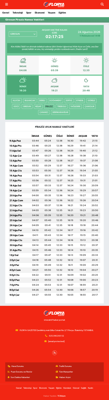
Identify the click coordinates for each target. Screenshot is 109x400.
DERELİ (42, 100)
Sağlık (83, 388)
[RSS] (54, 352)
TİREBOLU (61, 106)
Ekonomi (40, 13)
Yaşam (51, 13)
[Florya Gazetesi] (54, 4)
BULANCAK (30, 100)
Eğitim (62, 13)
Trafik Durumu (65, 366)
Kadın (90, 388)
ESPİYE (69, 100)
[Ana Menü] (6, 4)
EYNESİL (79, 100)
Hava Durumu (17, 366)
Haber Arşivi (65, 377)
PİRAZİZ (49, 106)
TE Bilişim (61, 396)
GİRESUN (27, 106)
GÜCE (16, 106)
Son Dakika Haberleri (20, 377)
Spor (29, 13)
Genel (5, 13)
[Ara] (102, 4)
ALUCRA (16, 100)
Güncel (76, 388)
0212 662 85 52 (56, 336)
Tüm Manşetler (66, 372)
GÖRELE (91, 100)
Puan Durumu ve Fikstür (21, 372)
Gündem (67, 388)
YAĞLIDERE (75, 106)
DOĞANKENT (55, 100)
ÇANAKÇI (44, 112)
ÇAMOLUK (89, 106)
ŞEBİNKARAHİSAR (60, 112)
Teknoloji (17, 13)
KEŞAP (38, 106)
